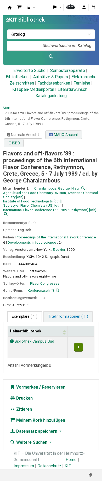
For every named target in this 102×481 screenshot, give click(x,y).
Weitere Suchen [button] (31, 442)
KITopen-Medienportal (33, 89)
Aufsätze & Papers (50, 76)
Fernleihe (81, 83)
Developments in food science (32, 242)
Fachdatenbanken (53, 83)
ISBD (15, 143)
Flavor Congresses (44, 283)
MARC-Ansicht (65, 135)
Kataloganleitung (51, 95)
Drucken (24, 398)
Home (71, 459)
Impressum (24, 465)
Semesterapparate (67, 70)
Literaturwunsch (72, 89)
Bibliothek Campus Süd (34, 341)
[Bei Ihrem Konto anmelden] (84, 8)
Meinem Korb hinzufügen (40, 420)
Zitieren (23, 409)
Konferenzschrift (41, 290)
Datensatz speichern (36, 431)
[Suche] (51, 56)
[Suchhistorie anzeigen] (93, 8)
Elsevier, (59, 249)
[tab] (68, 316)
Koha (10, 7)
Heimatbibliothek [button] (25, 331)
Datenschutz (49, 465)
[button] (19, 8)
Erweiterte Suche (29, 70)
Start (6, 108)
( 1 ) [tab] (24, 316)
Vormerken (26, 387)
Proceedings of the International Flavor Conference (55, 237)
